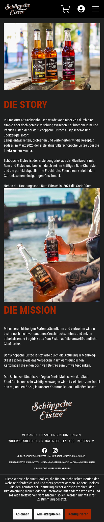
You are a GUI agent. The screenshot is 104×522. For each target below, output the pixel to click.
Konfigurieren (78, 514)
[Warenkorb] (65, 6)
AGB (71, 441)
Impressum (85, 441)
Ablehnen (22, 514)
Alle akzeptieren (49, 514)
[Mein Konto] (81, 6)
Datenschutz (55, 441)
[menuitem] (64, 6)
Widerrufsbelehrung (25, 441)
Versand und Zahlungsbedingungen (51, 435)
